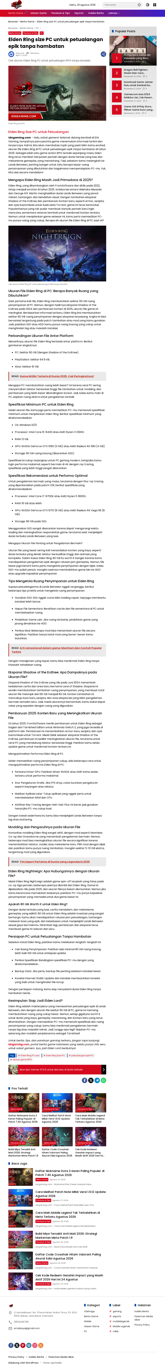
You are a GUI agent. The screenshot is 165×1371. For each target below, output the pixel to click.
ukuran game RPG (22, 1059)
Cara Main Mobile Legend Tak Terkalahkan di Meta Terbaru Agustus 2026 (90, 1118)
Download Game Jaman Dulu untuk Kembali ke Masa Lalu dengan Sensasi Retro (138, 84)
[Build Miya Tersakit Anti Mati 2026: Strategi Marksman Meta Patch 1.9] (23, 1136)
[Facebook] (84, 1080)
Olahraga (89, 1311)
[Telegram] (97, 1080)
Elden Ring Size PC (55, 1055)
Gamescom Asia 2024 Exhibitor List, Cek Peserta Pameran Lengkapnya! (138, 96)
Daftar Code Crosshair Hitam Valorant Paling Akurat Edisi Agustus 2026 (57, 1152)
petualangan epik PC (82, 1055)
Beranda (13, 21)
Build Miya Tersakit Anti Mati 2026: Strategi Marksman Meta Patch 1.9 (23, 1152)
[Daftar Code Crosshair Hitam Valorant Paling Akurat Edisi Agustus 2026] (57, 1136)
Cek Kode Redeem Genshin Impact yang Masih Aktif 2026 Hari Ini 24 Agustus (89, 1152)
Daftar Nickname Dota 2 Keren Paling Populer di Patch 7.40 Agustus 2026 (23, 1118)
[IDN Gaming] (16, 4)
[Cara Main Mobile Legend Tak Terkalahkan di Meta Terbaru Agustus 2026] (90, 1102)
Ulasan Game (91, 1326)
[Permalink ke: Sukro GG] (12, 54)
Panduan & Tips (30, 33)
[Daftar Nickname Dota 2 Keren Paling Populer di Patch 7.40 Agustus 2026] (23, 1102)
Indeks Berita (142, 1311)
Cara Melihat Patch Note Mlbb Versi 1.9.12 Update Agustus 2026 (56, 1118)
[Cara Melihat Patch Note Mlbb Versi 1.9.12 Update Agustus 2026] (57, 1102)
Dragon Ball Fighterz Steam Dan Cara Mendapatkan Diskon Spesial (136, 71)
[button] (139, 4)
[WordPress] (28, 1345)
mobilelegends (121, 1321)
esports (117, 1316)
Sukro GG (20, 53)
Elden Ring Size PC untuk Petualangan (39, 132)
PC (41, 33)
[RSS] (40, 1345)
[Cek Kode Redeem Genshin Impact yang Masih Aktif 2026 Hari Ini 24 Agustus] (90, 1136)
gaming (117, 1311)
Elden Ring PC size (30, 1055)
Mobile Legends (121, 1326)
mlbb (116, 1331)
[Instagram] (34, 1345)
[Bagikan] (103, 54)
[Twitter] (91, 1080)
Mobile (87, 1321)
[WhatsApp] (103, 1080)
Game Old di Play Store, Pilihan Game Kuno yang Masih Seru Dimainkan (138, 108)
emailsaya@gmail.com (27, 1328)
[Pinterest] (22, 1345)
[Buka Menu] (155, 5)
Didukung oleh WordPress (23, 1362)
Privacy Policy (142, 1324)
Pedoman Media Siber (61, 1357)
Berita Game (27, 21)
